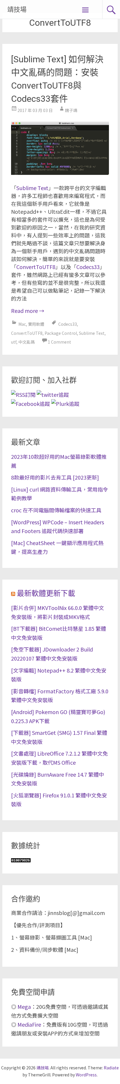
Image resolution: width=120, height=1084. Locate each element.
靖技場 (17, 9)
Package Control (61, 333)
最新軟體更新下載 (46, 593)
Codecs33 (88, 266)
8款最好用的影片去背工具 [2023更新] (55, 477)
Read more (27, 310)
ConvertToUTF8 (35, 266)
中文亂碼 (26, 342)
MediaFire (29, 1024)
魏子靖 (71, 110)
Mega (24, 1006)
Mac (22, 324)
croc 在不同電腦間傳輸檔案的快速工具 (56, 510)
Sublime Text (32, 188)
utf (13, 342)
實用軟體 (36, 324)
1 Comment (59, 342)
